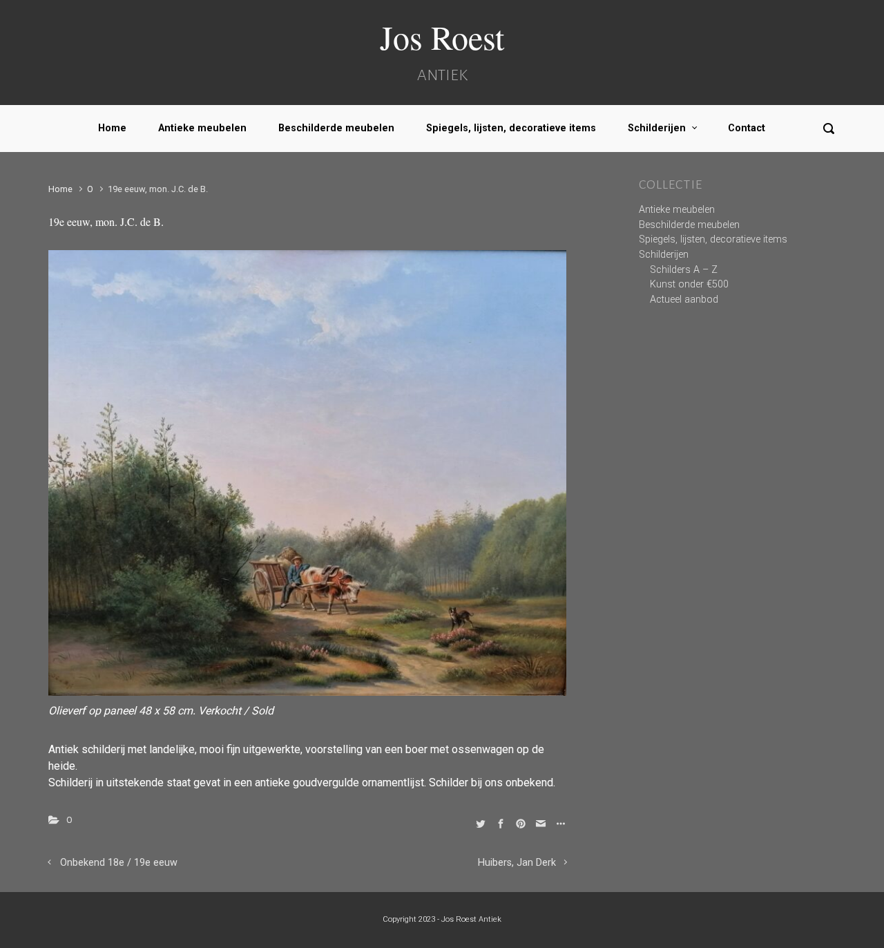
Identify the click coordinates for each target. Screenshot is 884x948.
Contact (746, 128)
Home (112, 128)
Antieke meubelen (202, 128)
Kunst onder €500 (689, 284)
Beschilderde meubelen (336, 128)
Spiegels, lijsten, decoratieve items (511, 128)
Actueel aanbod (684, 299)
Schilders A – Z (684, 270)
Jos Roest (442, 37)
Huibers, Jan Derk (517, 863)
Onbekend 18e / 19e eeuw (118, 863)
